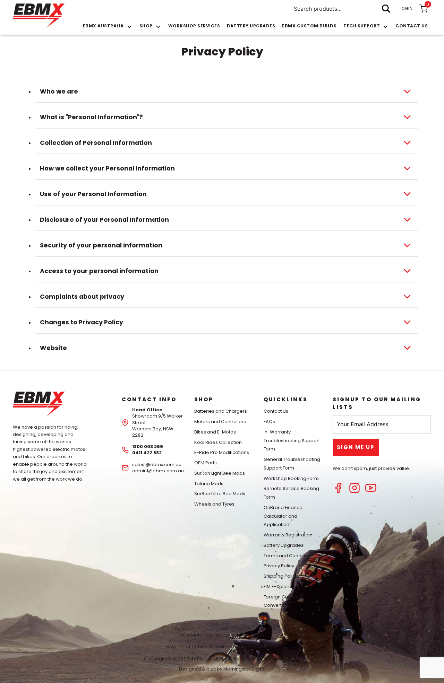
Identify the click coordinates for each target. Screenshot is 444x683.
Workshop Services (194, 26)
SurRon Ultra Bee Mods (219, 493)
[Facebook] (338, 491)
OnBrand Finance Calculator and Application (283, 516)
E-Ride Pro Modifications (221, 452)
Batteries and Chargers (220, 411)
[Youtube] (370, 491)
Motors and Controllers (220, 421)
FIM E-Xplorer (278, 586)
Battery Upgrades (251, 26)
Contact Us (276, 411)
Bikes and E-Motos (215, 432)
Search (386, 9)
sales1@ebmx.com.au (156, 464)
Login (406, 8)
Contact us (411, 26)
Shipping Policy (281, 576)
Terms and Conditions (288, 555)
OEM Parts (205, 462)
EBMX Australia (103, 26)
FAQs (269, 421)
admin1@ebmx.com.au (158, 470)
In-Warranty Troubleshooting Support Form (292, 441)
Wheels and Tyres (214, 504)
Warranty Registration (288, 535)
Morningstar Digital (244, 669)
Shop (146, 26)
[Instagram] (354, 491)
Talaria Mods (208, 483)
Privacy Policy (279, 565)
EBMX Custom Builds (309, 26)
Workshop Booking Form (291, 478)
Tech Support (361, 26)
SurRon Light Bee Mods (219, 473)
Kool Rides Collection (218, 442)
